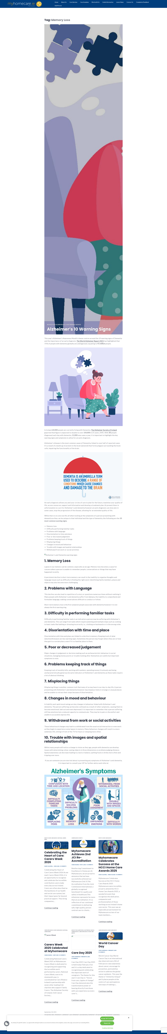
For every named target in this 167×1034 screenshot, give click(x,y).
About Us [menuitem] (64, 2)
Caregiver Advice (48, 930)
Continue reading (51, 908)
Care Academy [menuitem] (84, 2)
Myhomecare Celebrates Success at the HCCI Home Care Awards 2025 (110, 864)
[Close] (128, 1017)
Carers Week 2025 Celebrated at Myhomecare (56, 948)
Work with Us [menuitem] (96, 2)
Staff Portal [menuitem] (58, 5)
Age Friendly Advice (73, 324)
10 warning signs (49, 1014)
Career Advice (75, 838)
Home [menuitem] (56, 2)
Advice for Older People (56, 324)
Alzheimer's (58, 1014)
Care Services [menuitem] (73, 2)
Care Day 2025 (81, 953)
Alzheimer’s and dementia (80, 1014)
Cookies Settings (107, 1028)
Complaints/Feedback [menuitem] (142, 2)
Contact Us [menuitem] (130, 2)
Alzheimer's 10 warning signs (97, 1014)
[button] (6, 1023)
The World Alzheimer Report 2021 (90, 341)
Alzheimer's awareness (113, 1014)
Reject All (107, 1023)
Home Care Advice (52, 838)
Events (46, 838)
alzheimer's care (67, 1014)
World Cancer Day (108, 944)
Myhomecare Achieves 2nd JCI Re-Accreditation (81, 856)
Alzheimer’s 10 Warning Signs (79, 329)
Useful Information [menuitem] (107, 2)
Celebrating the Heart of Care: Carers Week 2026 (55, 857)
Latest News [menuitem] (120, 2)
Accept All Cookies (107, 1018)
